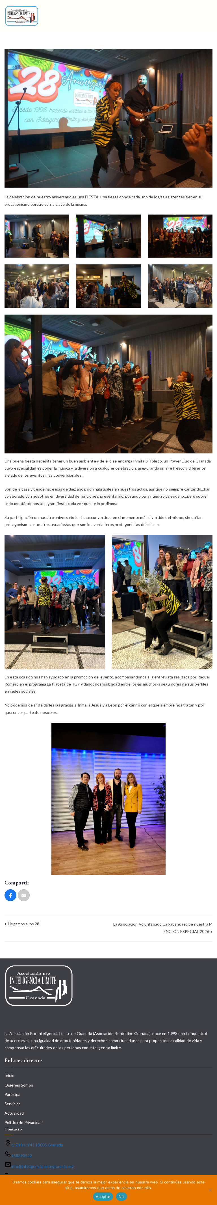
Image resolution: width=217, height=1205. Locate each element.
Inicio (9, 1075)
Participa (12, 1094)
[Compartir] (10, 895)
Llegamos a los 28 (23, 923)
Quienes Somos (19, 1085)
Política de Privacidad (24, 1122)
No (121, 1196)
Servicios (13, 1103)
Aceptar (103, 1196)
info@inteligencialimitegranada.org (42, 1166)
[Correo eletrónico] (23, 895)
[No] (210, 1190)
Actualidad (14, 1113)
